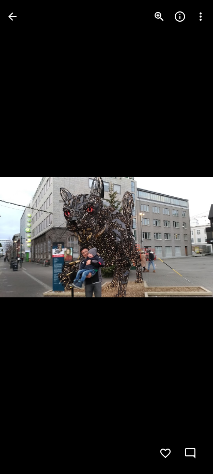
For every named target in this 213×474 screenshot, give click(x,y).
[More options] (200, 16)
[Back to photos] (12, 16)
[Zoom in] (159, 16)
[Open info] (180, 16)
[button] (28, 237)
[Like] (165, 453)
